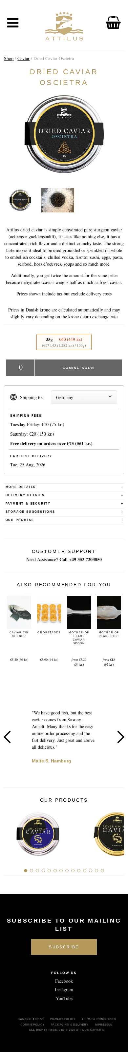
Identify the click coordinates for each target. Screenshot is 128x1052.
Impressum (104, 1024)
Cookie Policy (33, 1024)
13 (96, 870)
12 (90, 870)
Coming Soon (78, 368)
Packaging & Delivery (69, 1024)
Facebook (64, 981)
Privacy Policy (62, 1019)
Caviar (23, 58)
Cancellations (31, 1019)
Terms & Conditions (99, 1019)
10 (78, 870)
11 (84, 870)
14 (102, 870)
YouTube (64, 998)
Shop (8, 58)
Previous (7, 736)
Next (120, 736)
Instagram (64, 989)
